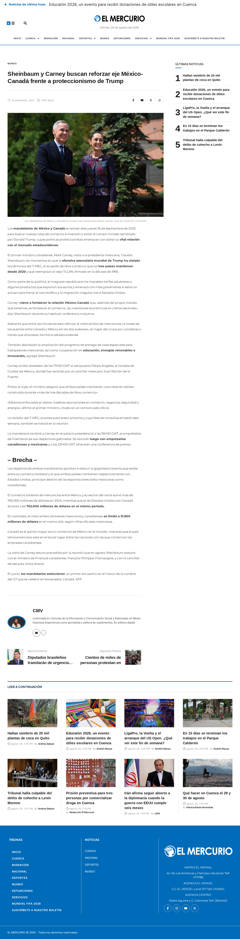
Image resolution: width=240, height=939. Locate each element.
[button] (8, 23)
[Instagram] (176, 908)
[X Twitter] (151, 100)
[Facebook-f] (167, 908)
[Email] (142, 100)
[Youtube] (185, 908)
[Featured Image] (32, 713)
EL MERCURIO (16, 932)
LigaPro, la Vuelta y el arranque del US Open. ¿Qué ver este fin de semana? (206, 112)
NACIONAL (91, 857)
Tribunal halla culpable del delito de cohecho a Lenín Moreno (202, 144)
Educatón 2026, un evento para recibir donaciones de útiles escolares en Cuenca (122, 4)
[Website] (43, 632)
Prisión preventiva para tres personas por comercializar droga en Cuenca (89, 798)
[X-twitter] (195, 908)
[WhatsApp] (160, 100)
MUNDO (90, 871)
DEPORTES (92, 864)
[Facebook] (133, 100)
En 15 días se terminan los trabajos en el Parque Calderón (205, 738)
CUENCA (90, 851)
